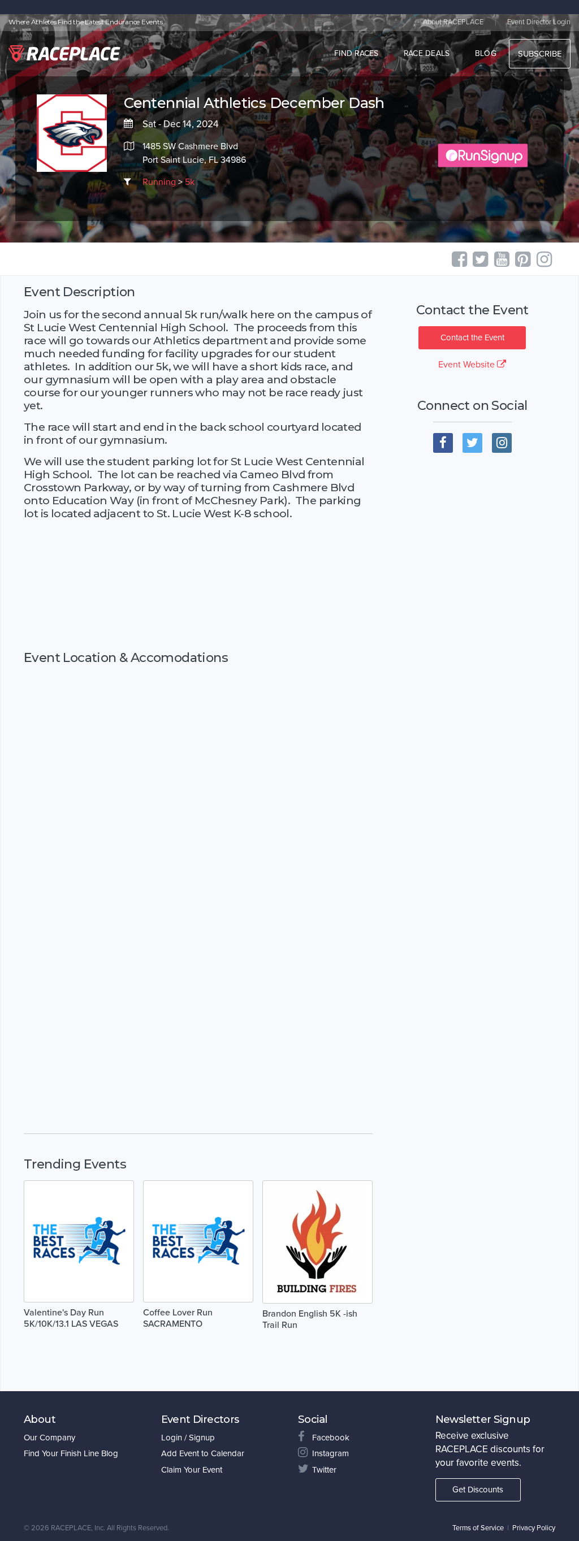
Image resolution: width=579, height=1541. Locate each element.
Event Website (467, 364)
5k (190, 182)
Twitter (324, 1470)
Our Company (49, 1437)
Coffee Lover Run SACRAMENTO (178, 1318)
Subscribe (539, 54)
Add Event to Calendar (202, 1453)
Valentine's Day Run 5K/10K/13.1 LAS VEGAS (71, 1318)
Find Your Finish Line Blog (71, 1453)
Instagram (330, 1453)
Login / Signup (188, 1437)
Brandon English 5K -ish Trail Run (309, 1319)
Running (159, 182)
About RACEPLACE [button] (453, 22)
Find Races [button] (356, 53)
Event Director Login (539, 22)
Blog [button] (485, 53)
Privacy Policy (533, 1528)
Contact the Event (472, 337)
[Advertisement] (198, 585)
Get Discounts (477, 1489)
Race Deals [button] (427, 53)
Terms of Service (478, 1528)
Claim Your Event (191, 1470)
